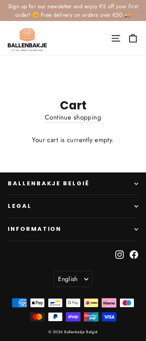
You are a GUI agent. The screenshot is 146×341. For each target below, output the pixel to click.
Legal (20, 206)
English (68, 278)
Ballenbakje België (49, 183)
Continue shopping (73, 117)
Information (35, 229)
